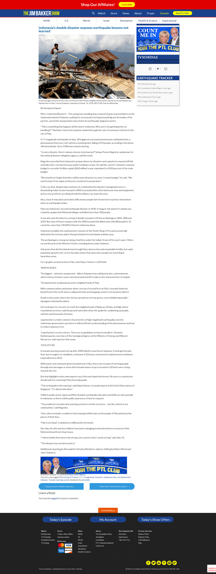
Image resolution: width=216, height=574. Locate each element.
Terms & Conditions (45, 569)
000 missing (64, 477)
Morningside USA (126, 531)
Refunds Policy (143, 537)
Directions (122, 534)
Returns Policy (143, 534)
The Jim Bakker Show (104, 534)
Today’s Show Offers (65, 534)
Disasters (99, 477)
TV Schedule (46, 537)
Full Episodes (46, 534)
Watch (101, 13)
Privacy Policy (71, 569)
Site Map (79, 569)
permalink (86, 480)
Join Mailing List (144, 540)
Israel (106, 20)
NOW (46, 20)
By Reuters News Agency (75, 474)
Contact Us (100, 546)
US (79, 537)
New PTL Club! (182, 13)
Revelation (126, 20)
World (86, 20)
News (125, 13)
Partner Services (145, 531)
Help (140, 543)
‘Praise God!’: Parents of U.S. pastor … (114, 486)
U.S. (66, 20)
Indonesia (108, 477)
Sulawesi (44, 480)
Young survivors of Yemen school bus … (59, 486)
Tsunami (51, 480)
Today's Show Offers (155, 519)
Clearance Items (63, 537)
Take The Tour (124, 540)
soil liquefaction (123, 477)
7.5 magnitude (88, 477)
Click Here (127, 5)
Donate (164, 13)
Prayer (151, 13)
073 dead (74, 477)
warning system (62, 480)
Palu (114, 477)
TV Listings (45, 543)
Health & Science (148, 20)
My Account (108, 519)
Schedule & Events (48, 540)
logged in (55, 498)
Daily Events (123, 537)
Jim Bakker (41, 13)
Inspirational (169, 20)
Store (114, 13)
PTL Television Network (105, 543)
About (138, 13)
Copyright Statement (59, 569)
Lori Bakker (100, 540)
